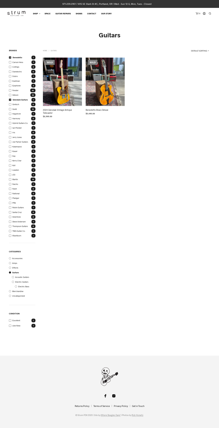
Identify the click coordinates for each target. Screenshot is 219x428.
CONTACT (91, 13)
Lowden (15, 170)
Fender (15, 90)
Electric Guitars (21, 282)
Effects (15, 268)
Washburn (16, 235)
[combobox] (196, 51)
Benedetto (17, 57)
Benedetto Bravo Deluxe (97, 110)
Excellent (16, 320)
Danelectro (17, 71)
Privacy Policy (121, 406)
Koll (13, 165)
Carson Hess (17, 62)
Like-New (16, 325)
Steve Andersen (19, 221)
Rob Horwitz (137, 415)
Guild (14, 109)
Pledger (15, 198)
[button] (198, 13)
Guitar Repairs (63, 13)
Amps (14, 263)
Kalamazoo (17, 146)
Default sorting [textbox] (199, 51)
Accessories (17, 258)
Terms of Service (101, 406)
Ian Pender (17, 128)
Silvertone (16, 217)
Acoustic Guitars (22, 277)
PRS (14, 203)
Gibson (15, 95)
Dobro (15, 76)
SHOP (35, 13)
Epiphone (16, 85)
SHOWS (79, 13)
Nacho (15, 184)
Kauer (14, 151)
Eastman (16, 81)
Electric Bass (23, 286)
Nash (14, 189)
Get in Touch (138, 406)
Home (45, 50)
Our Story (106, 13)
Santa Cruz (17, 212)
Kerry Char (16, 160)
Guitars (15, 272)
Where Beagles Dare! (111, 415)
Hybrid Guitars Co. (20, 123)
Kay (13, 156)
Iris (13, 132)
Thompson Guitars (20, 226)
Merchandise (17, 291)
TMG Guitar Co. (18, 231)
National (16, 193)
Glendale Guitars (20, 100)
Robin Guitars (18, 207)
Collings (15, 67)
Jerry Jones (17, 137)
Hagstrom (16, 114)
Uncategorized (18, 296)
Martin (15, 179)
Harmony (16, 118)
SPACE (48, 13)
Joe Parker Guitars (20, 142)
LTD (13, 175)
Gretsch (15, 104)
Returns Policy (82, 406)
